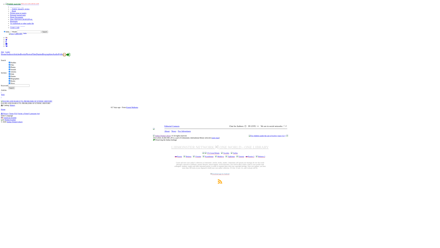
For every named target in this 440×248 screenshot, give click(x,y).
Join (2, 52)
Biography (14, 21)
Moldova (220, 157)
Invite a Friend (23, 114)
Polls (12, 74)
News (13, 83)
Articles (13, 72)
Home (3, 109)
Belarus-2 (261, 157)
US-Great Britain (213, 153)
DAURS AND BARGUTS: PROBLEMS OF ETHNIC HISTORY (27, 101)
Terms (11, 114)
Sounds (13, 69)
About (167, 131)
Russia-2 (251, 157)
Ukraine (198, 157)
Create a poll (14, 28)
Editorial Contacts (171, 126)
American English (9, 118)
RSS (3, 95)
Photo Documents (16, 17)
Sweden (226, 153)
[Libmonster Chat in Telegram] (246, 126)
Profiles (13, 63)
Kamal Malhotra (132, 107)
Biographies (15, 79)
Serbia (235, 153)
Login (7, 52)
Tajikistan (231, 157)
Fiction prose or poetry (18, 13)
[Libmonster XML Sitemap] (220, 183)
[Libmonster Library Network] (287, 136)
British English (10, 120)
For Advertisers (184, 131)
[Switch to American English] (6, 38)
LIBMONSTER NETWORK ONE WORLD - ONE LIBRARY (220, 147)
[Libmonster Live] (6, 46)
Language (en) (34, 114)
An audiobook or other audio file (22, 23)
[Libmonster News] (6, 40)
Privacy (6, 114)
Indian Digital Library (15, 122)
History (12, 105)
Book (13, 11)
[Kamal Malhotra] (2, 101)
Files (12, 65)
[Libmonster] (154, 129)
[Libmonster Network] (267, 136)
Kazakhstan (209, 157)
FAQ (16, 114)
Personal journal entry (18, 15)
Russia (179, 157)
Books (13, 81)
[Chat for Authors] (6, 44)
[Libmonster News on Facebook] (6, 42)
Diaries (13, 76)
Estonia (241, 157)
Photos (13, 67)
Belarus (188, 157)
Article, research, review (20, 9)
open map (215, 138)
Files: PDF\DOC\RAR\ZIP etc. (21, 19)
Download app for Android (220, 174)
